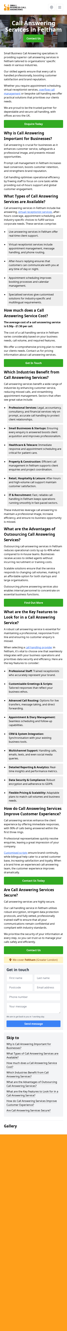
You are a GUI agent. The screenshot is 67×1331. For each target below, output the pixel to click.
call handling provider (39, 647)
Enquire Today (33, 124)
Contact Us (34, 38)
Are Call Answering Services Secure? (29, 1110)
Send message (33, 1024)
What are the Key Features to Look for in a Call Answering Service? (32, 1093)
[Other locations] (51, 7)
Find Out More (33, 603)
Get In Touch (33, 363)
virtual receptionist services (35, 212)
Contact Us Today (33, 880)
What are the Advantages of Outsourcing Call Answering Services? (32, 1084)
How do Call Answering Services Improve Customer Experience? (32, 1103)
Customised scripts (15, 853)
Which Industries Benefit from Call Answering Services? (28, 1074)
